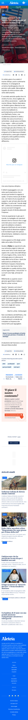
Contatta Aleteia (14, 712)
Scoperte (14, 672)
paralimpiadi (11, 363)
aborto (4, 542)
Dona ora (3, 7)
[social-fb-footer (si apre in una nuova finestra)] (12, 696)
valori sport (17, 367)
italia (7, 11)
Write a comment (14, 443)
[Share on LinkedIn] (16, 75)
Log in (19, 437)
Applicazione (14, 681)
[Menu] (5, 3)
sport (18, 363)
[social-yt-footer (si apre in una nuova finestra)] (9, 696)
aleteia (4, 478)
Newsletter (14, 678)
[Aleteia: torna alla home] (14, 2)
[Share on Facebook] (13, 75)
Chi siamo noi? (14, 703)
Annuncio (14, 683)
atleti (3, 363)
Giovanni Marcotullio (20, 47)
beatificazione (6, 571)
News (3, 11)
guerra (4, 514)
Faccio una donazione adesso (13, 415)
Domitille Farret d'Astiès (8, 47)
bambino (5, 599)
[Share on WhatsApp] (24, 75)
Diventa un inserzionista (14, 709)
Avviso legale (14, 706)
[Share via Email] (21, 75)
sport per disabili (6, 367)
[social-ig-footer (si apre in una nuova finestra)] (18, 696)
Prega (17, 7)
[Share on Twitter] (19, 75)
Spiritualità (14, 669)
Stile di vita (14, 667)
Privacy (14, 715)
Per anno (14, 690)
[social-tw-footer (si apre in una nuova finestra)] (15, 696)
